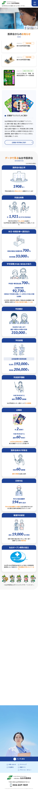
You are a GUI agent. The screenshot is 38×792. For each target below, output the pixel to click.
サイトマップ (23, 764)
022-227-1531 (20, 785)
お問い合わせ (12, 764)
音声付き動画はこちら (32, 27)
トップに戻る (21, 759)
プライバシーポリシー (26, 770)
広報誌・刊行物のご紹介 (19, 142)
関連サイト (23, 767)
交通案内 (11, 767)
